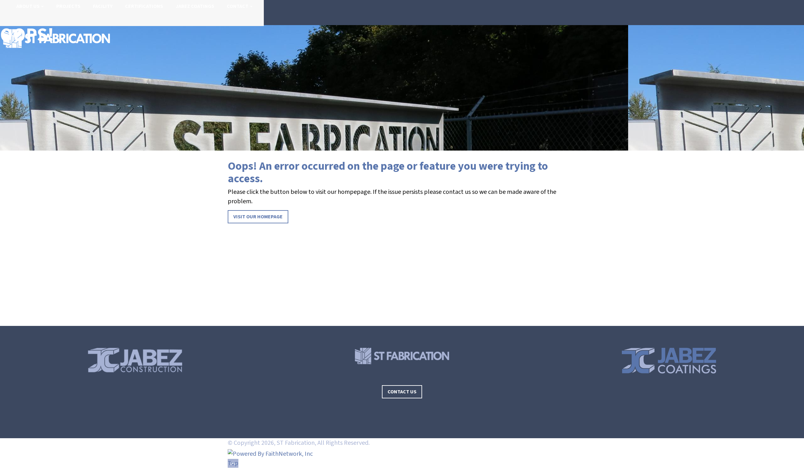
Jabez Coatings (195, 6)
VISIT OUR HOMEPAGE (258, 216)
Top (233, 463)
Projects (68, 6)
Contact (237, 6)
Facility (102, 6)
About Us (28, 6)
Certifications (144, 6)
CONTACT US (402, 391)
